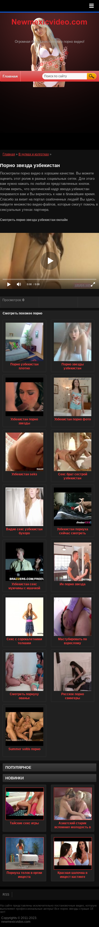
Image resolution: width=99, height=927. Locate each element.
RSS (6, 894)
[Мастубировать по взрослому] (73, 636)
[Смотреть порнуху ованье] (24, 691)
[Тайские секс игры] (24, 804)
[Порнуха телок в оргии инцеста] (24, 853)
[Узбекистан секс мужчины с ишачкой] (24, 581)
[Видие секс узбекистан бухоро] (24, 526)
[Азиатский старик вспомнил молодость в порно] (73, 804)
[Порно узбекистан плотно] (24, 361)
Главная (10, 76)
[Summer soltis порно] (24, 746)
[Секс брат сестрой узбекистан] (73, 471)
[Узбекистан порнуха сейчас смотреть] (73, 526)
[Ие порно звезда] (73, 581)
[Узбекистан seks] (24, 471)
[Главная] (49, 25)
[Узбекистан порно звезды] (24, 416)
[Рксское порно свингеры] (73, 691)
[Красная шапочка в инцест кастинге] (73, 853)
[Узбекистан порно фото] (73, 416)
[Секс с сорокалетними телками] (24, 636)
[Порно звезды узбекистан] (73, 361)
